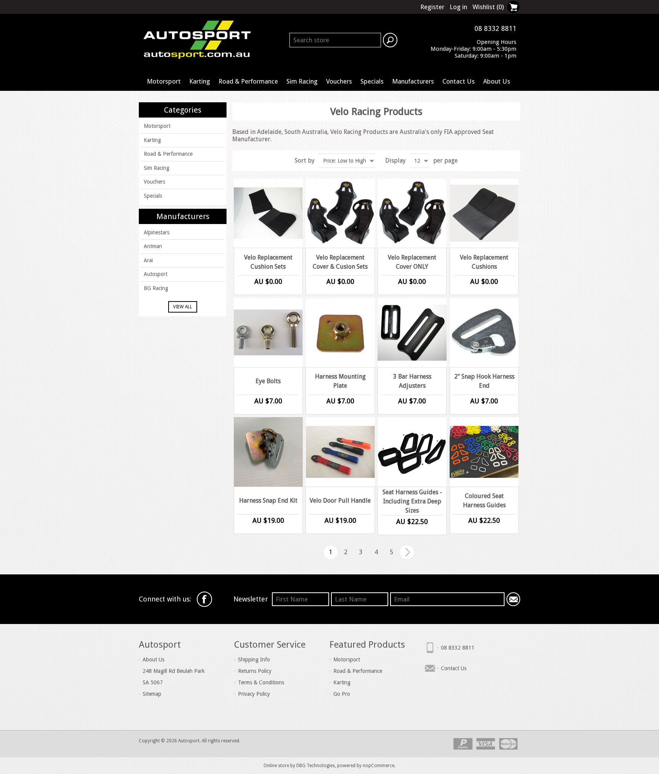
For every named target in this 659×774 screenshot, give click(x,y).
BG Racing (156, 288)
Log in (458, 7)
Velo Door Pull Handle (340, 500)
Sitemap (152, 694)
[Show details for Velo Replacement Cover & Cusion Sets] (340, 213)
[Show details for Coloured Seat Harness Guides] (484, 451)
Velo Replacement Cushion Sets (268, 262)
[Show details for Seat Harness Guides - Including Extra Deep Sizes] (412, 451)
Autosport (155, 274)
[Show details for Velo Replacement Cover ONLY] (412, 213)
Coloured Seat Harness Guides (484, 500)
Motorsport (164, 81)
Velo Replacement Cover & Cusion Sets (340, 262)
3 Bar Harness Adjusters (412, 381)
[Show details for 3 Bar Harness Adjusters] (412, 332)
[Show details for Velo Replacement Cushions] (484, 213)
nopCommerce (378, 765)
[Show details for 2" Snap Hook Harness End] (484, 332)
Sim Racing (302, 81)
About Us (496, 81)
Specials (372, 81)
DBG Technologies (315, 765)
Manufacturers (413, 81)
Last (422, 552)
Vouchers (339, 81)
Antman (153, 246)
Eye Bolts (268, 381)
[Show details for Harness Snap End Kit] (268, 451)
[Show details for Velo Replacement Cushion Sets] (268, 213)
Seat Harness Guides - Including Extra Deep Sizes (412, 501)
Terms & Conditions (261, 682)
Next (407, 552)
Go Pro (341, 694)
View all (182, 307)
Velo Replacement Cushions (484, 262)
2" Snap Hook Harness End (484, 381)
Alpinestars (156, 232)
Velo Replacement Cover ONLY (412, 262)
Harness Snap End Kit (268, 500)
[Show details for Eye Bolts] (268, 332)
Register (432, 7)
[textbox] (335, 40)
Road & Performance (248, 81)
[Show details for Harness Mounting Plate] (340, 332)
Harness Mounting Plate (340, 381)
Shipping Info (254, 659)
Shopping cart (513, 7)
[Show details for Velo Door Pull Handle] (340, 451)
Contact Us (458, 81)
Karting (199, 81)
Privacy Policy (254, 694)
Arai (148, 260)
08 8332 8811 (457, 648)
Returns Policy (255, 671)
